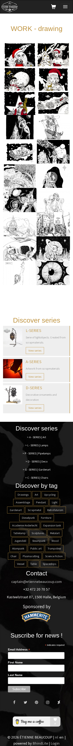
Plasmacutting (31, 556)
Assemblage (23, 502)
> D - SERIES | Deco (37, 461)
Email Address (19, 649)
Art (36, 494)
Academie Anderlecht (24, 525)
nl (56, 737)
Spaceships (49, 564)
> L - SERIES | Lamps (36, 445)
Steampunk (38, 541)
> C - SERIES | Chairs (36, 477)
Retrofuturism (55, 510)
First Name (15, 662)
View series (34, 350)
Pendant (41, 502)
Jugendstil (20, 541)
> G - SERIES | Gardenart (36, 469)
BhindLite (40, 743)
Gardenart (16, 510)
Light (54, 502)
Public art (36, 548)
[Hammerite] (36, 616)
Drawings (23, 494)
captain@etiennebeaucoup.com (36, 581)
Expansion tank (52, 525)
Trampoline (54, 548)
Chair (14, 556)
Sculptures (38, 533)
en (61, 737)
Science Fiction (54, 556)
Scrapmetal (34, 510)
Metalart (55, 533)
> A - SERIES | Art (36, 437)
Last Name (15, 675)
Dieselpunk (28, 518)
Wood (55, 541)
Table (33, 564)
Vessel (20, 564)
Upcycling (50, 494)
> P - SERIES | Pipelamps (36, 453)
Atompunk (18, 548)
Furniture (46, 518)
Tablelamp (19, 533)
